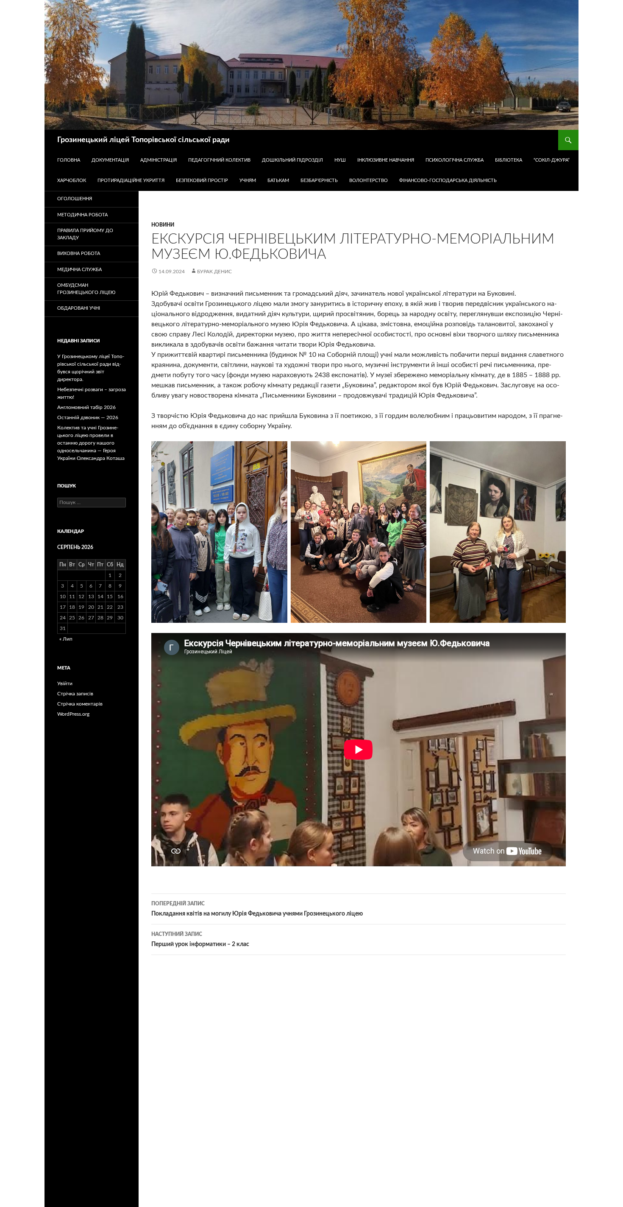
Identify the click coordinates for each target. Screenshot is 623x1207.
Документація (110, 160)
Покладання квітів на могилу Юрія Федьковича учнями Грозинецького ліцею (257, 909)
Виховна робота (78, 253)
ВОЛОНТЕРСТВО (368, 180)
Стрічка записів (75, 693)
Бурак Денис (214, 271)
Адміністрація (158, 160)
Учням (247, 180)
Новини (162, 224)
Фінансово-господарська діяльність (448, 180)
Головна (68, 160)
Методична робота (82, 215)
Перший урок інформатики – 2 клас (200, 939)
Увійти (64, 683)
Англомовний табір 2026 (86, 407)
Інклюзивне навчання (385, 160)
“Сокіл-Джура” (552, 160)
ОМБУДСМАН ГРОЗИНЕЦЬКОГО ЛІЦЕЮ (86, 289)
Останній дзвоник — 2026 (87, 417)
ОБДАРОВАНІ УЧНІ (78, 308)
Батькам (278, 180)
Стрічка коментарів (80, 703)
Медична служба (79, 269)
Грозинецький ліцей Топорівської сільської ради (143, 140)
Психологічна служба (455, 160)
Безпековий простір (202, 180)
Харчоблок (71, 180)
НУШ (340, 160)
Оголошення (74, 198)
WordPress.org (73, 714)
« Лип (65, 638)
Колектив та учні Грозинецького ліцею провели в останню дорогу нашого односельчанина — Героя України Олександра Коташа (91, 443)
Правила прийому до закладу (85, 234)
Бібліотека (508, 160)
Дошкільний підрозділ (292, 160)
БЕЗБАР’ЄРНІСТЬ (319, 180)
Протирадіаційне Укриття (130, 180)
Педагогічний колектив (219, 160)
